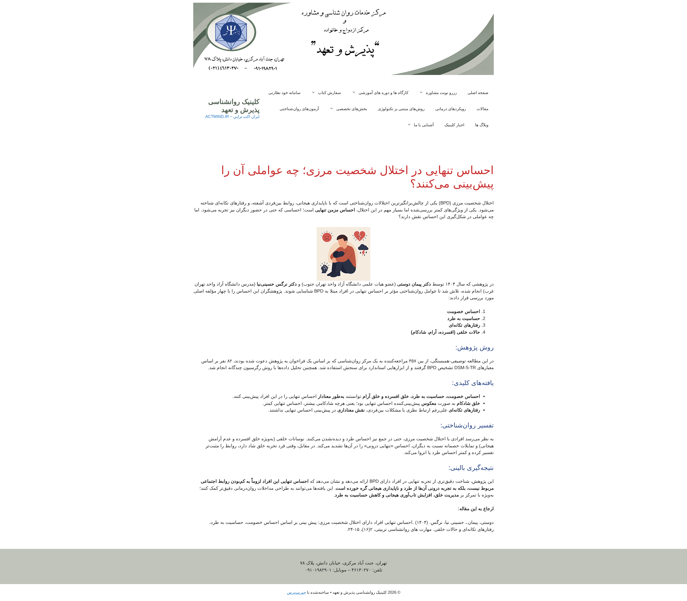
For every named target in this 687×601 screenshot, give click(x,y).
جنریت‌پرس (296, 592)
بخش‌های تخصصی (351, 108)
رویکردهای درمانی (450, 108)
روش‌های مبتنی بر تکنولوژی (401, 108)
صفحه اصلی (477, 92)
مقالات (482, 108)
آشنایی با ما (424, 125)
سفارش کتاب (329, 92)
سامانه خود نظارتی (284, 92)
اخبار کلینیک (454, 125)
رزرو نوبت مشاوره (441, 92)
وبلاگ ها (481, 125)
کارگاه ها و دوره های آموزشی (383, 92)
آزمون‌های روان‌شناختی (299, 108)
